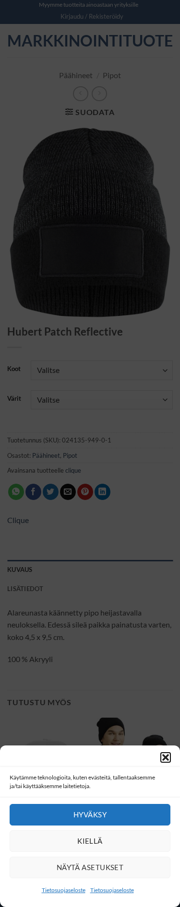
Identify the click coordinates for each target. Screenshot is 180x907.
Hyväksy (90, 814)
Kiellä (90, 841)
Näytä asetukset (90, 867)
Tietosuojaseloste (63, 890)
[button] (165, 757)
